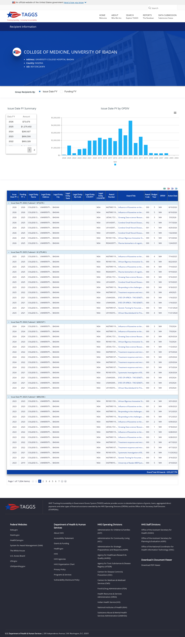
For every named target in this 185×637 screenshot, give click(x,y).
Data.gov (14, 529)
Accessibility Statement (64, 538)
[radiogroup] (72, 91)
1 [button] (29, 149)
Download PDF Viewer (150, 565)
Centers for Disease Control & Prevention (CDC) (110, 573)
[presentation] (92, 339)
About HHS (59, 533)
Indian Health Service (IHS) (109, 602)
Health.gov (58, 548)
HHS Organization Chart (64, 564)
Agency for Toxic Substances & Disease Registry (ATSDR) (114, 565)
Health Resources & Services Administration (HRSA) (110, 595)
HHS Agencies (60, 559)
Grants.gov (15, 535)
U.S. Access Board (17, 556)
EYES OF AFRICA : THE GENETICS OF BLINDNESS (137, 297)
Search (155, 8)
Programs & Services (62, 574)
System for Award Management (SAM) (26, 545)
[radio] (47, 91)
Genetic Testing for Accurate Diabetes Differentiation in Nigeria (143, 308)
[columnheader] (11, 116)
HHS (56, 553)
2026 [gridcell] (11, 121)
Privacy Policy (60, 569)
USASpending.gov (17, 566)
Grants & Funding (61, 543)
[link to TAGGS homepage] (26, 15)
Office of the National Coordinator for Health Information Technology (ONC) (157, 548)
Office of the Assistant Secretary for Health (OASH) (156, 531)
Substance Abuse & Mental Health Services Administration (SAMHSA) (112, 614)
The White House (17, 550)
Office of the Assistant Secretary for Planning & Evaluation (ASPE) (156, 540)
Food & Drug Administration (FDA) (112, 588)
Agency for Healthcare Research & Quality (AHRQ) (112, 556)
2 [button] (34, 149)
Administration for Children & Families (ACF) (114, 531)
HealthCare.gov (16, 540)
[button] (150, 8)
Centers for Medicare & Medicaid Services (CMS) (111, 582)
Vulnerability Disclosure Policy (66, 580)
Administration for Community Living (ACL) (114, 540)
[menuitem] (164, 188)
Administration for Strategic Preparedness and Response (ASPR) (113, 548)
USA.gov (13, 561)
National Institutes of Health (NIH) (112, 607)
